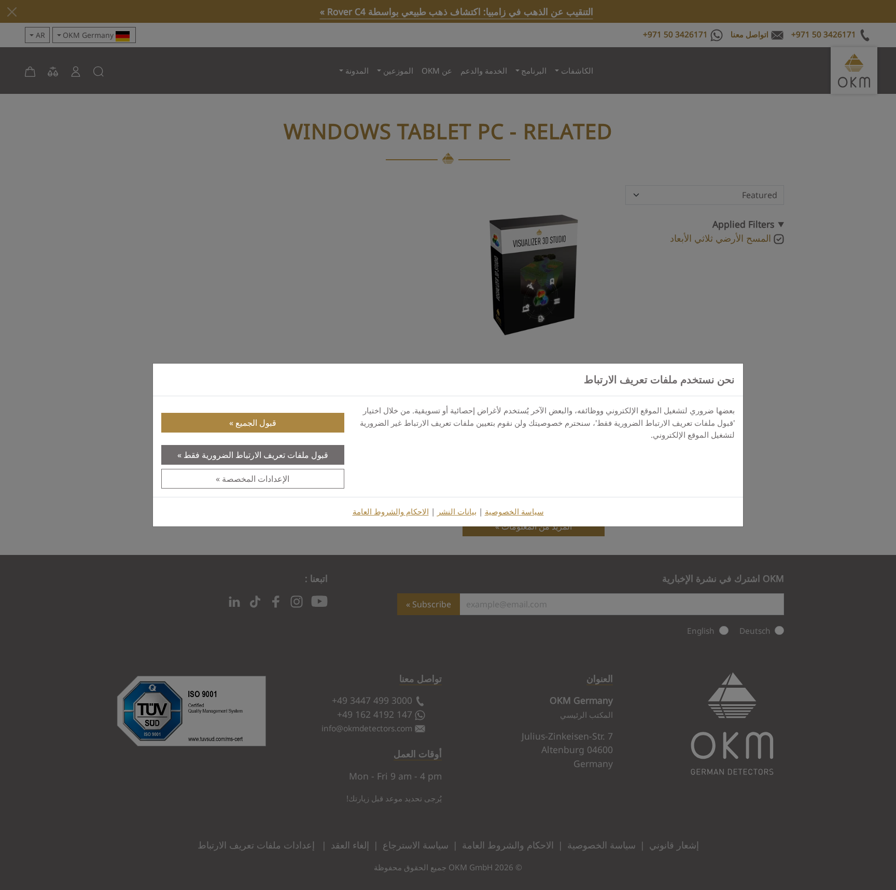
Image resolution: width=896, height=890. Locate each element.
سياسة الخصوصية (514, 511)
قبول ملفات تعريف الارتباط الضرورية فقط (256, 455)
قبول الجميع (255, 422)
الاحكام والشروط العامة (391, 511)
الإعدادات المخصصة (255, 478)
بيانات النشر (457, 511)
